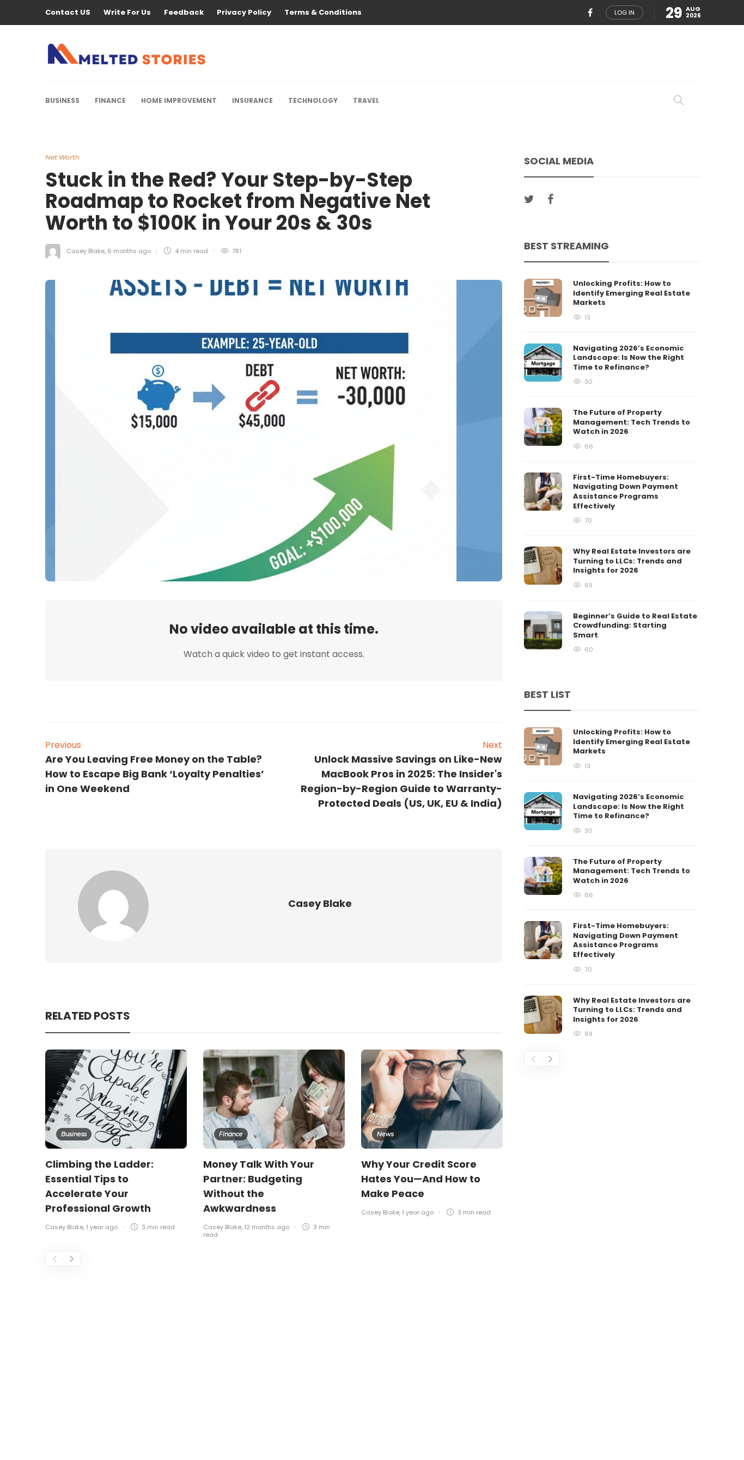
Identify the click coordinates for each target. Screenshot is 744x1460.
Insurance (252, 100)
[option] (116, 1141)
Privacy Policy (244, 12)
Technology (313, 100)
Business (62, 100)
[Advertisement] (273, 1347)
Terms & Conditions (323, 12)
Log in (624, 12)
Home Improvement (179, 100)
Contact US (67, 12)
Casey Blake (85, 251)
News (385, 1134)
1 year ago (102, 1227)
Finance (110, 100)
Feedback (184, 12)
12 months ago (266, 1227)
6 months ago (129, 251)
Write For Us (127, 12)
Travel (366, 100)
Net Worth (62, 157)
